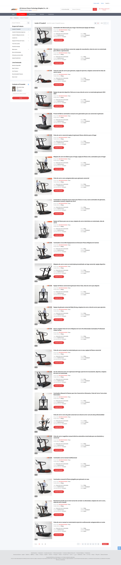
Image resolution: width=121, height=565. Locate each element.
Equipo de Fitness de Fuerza (18, 40)
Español (45, 554)
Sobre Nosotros (32, 14)
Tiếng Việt (97, 554)
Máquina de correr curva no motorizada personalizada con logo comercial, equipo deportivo (79, 264)
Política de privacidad (57, 552)
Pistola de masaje (16, 46)
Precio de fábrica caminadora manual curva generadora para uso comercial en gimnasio (78, 113)
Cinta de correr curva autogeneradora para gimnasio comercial (71, 178)
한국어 (71, 554)
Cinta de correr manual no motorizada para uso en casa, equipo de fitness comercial (77, 350)
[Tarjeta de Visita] (28, 84)
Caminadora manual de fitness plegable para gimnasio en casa (71, 479)
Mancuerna (14, 49)
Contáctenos (51, 14)
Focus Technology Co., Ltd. (58, 557)
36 (42, 544)
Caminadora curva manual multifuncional (65, 457)
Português (55, 554)
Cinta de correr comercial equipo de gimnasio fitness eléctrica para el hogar (74, 135)
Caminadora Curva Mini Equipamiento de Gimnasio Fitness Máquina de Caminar (76, 242)
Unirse (102, 3)
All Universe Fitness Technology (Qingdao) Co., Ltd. (34, 8)
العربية (75, 554)
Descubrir (42, 14)
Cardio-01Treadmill (16, 29)
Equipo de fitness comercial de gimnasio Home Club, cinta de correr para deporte (76, 285)
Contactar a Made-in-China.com (69, 552)
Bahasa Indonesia (104, 554)
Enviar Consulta (58, 40)
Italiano (60, 554)
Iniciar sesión (96, 3)
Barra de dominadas (16, 52)
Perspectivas (87, 552)
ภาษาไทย (88, 554)
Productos (22, 14)
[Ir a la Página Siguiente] (107, 23)
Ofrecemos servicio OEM (17, 55)
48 (45, 544)
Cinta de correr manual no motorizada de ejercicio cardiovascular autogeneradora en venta (79, 522)
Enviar (20, 98)
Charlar (20, 90)
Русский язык (65, 554)
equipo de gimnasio (16, 58)
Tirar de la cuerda (16, 43)
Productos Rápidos (80, 552)
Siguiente (105, 544)
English (23, 554)
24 (39, 544)
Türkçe (93, 554)
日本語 (37, 554)
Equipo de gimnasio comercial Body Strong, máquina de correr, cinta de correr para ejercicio (79, 307)
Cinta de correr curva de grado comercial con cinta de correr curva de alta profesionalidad (78, 414)
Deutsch (50, 554)
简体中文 (27, 554)
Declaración (40, 552)
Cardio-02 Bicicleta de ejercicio (18, 32)
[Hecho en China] (19, 2)
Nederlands (80, 554)
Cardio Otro (14, 38)
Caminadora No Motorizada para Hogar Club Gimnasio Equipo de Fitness (74, 27)
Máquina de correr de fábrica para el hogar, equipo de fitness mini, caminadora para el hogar (79, 156)
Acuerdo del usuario (48, 552)
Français (41, 554)
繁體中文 (32, 554)
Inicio (13, 14)
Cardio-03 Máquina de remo (18, 35)
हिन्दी (84, 554)
